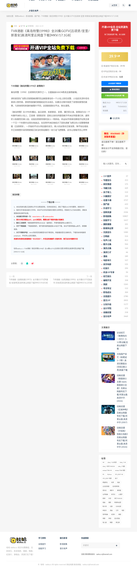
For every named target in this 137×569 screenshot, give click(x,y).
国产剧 (22, 26)
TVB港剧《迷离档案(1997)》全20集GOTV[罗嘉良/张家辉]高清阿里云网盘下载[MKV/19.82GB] (28, 281)
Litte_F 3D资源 (112, 462)
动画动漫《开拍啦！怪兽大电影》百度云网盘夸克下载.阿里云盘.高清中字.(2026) (122, 437)
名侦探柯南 (116, 486)
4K (103, 462)
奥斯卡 (112, 490)
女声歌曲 (105, 494)
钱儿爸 (105, 522)
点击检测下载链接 (114, 83)
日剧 (111, 506)
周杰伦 (105, 490)
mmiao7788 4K (107, 470)
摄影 (110, 502)
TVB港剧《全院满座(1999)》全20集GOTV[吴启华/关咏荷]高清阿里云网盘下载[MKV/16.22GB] (72, 281)
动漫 (112, 482)
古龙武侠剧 (106, 486)
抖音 (110, 498)
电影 (123, 510)
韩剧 (111, 522)
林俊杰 (105, 510)
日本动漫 (118, 506)
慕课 (104, 498)
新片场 (105, 506)
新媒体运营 (117, 502)
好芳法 (113, 494)
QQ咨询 (116, 118)
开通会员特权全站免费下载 (114, 95)
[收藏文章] (22, 264)
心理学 (120, 494)
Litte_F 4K (123, 462)
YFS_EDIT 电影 (107, 478)
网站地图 (69, 565)
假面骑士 (105, 482)
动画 (118, 482)
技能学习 (42, 549)
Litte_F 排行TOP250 (109, 466)
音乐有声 (63, 549)
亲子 (116, 478)
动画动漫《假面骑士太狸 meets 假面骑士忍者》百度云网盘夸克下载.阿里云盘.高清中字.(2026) (122, 388)
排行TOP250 (118, 498)
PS (103, 474)
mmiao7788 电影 (120, 470)
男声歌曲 (105, 514)
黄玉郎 (118, 522)
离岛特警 (15, 195)
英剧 (104, 518)
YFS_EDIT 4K (119, 474)
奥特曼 (119, 490)
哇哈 (42, 565)
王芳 (117, 510)
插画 (104, 502)
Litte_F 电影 (121, 466)
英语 (110, 518)
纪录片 (113, 514)
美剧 (119, 514)
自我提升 (42, 544)
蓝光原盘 (117, 518)
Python (109, 474)
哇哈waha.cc (19, 16)
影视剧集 (31, 26)
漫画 (111, 510)
